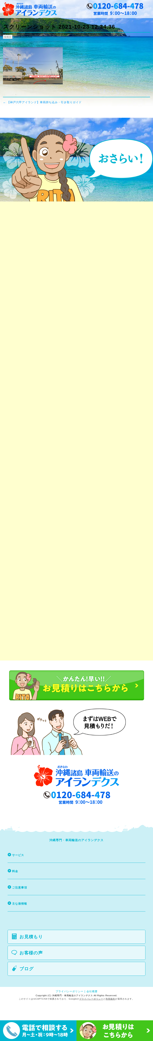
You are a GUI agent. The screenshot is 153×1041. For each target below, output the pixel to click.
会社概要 (92, 991)
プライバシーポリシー (69, 991)
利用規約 (110, 999)
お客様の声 (31, 952)
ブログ (27, 968)
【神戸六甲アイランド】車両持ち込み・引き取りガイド (42, 102)
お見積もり (31, 936)
